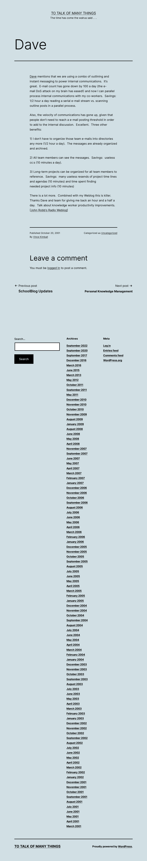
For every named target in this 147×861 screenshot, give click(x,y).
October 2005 (75, 556)
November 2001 (76, 787)
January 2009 (75, 424)
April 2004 (73, 644)
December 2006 (76, 487)
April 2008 (73, 443)
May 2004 (72, 639)
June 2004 (73, 634)
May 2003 (72, 698)
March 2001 (73, 826)
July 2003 (72, 688)
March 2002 (74, 767)
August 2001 (74, 801)
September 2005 (77, 561)
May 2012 (72, 379)
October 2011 (74, 384)
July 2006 (72, 512)
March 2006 (74, 531)
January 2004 (75, 659)
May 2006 (72, 522)
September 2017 (76, 355)
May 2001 (72, 816)
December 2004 (76, 605)
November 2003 (76, 669)
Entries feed (110, 350)
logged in (53, 268)
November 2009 (76, 414)
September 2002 (77, 737)
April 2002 (73, 762)
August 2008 (74, 428)
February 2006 (75, 536)
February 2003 (75, 713)
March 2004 (74, 649)
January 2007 (75, 482)
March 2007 (74, 473)
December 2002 (76, 723)
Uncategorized (109, 233)
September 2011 (76, 389)
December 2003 (76, 664)
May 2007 (72, 463)
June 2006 (73, 517)
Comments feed (113, 355)
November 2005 (76, 551)
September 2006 (77, 502)
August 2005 (74, 566)
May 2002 (72, 757)
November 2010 (76, 404)
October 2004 (75, 615)
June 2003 (73, 693)
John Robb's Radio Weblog (49, 210)
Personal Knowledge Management (109, 291)
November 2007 (76, 448)
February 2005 (75, 595)
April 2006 (73, 527)
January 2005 (75, 600)
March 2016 (73, 365)
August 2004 (74, 625)
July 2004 (72, 630)
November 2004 (76, 610)
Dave (33, 76)
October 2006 (75, 497)
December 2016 (76, 360)
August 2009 (74, 419)
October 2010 (75, 409)
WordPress (125, 846)
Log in (107, 345)
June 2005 (73, 576)
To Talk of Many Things (73, 13)
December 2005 (76, 546)
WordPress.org (112, 360)
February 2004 (75, 654)
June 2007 (73, 458)
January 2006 (75, 541)
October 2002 (75, 733)
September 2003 (77, 679)
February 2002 (75, 772)
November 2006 (76, 492)
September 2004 (77, 620)
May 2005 (72, 581)
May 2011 (72, 394)
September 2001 (76, 796)
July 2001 (72, 806)
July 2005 (72, 571)
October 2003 (75, 674)
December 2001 (76, 782)
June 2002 (73, 752)
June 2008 (73, 433)
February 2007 (75, 478)
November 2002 (76, 728)
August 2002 (74, 742)
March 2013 (73, 375)
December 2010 (76, 399)
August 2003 (74, 684)
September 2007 (77, 453)
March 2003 (74, 708)
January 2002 (75, 777)
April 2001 (72, 821)
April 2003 (73, 703)
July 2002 (72, 747)
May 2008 (72, 438)
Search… (19, 338)
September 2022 (76, 345)
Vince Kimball (40, 236)
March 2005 (74, 590)
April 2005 (73, 585)
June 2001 (73, 811)
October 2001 (75, 791)
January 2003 (75, 718)
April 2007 (73, 468)
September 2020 (77, 350)
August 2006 (74, 507)
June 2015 (73, 370)
